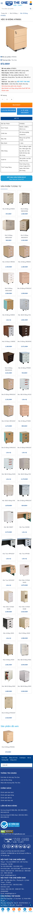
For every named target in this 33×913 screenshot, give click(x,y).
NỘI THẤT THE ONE (23, 81)
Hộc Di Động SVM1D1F (24, 447)
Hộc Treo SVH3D (24, 527)
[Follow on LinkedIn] (20, 846)
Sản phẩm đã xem (10, 726)
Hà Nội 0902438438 (9, 110)
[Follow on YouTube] (24, 846)
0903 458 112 (19, 871)
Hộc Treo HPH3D (24, 553)
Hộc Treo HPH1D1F (8, 553)
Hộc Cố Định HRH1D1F (9, 421)
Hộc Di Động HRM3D (24, 262)
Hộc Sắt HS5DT (8, 527)
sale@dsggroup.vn (10, 875)
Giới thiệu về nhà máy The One (10, 777)
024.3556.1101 (17, 866)
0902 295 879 (10, 889)
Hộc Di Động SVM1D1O (9, 447)
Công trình (13, 760)
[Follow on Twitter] (12, 846)
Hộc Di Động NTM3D (24, 421)
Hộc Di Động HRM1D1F (9, 394)
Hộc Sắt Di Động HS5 (8, 500)
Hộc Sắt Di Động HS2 (24, 474)
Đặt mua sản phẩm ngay (16, 178)
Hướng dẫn (5, 760)
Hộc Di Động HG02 (24, 633)
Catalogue (22, 757)
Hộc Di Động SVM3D (8, 315)
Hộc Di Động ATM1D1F (8, 713)
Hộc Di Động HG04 (8, 659)
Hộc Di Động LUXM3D (8, 341)
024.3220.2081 (15, 868)
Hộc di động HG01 (8, 633)
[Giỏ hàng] (31, 4)
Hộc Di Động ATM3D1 (8, 747)
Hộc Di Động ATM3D (8, 209)
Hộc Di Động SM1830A (24, 341)
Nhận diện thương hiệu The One (10, 782)
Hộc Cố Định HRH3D (8, 262)
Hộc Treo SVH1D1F (8, 580)
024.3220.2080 (25, 868)
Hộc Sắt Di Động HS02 (8, 686)
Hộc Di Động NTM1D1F (24, 288)
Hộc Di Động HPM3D (24, 368)
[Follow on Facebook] (4, 846)
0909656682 (4, 891)
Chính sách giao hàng (7, 795)
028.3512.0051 (17, 884)
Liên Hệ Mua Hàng (6, 780)
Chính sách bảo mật (7, 800)
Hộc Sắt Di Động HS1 (24, 315)
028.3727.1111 (7, 884)
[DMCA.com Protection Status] (7, 831)
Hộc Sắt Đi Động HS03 (24, 686)
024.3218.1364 (5, 868)
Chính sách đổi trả (6, 797)
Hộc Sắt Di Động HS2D (8, 474)
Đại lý (29, 757)
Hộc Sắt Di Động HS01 (24, 659)
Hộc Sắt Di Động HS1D (24, 394)
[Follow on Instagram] (8, 846)
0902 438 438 (8, 873)
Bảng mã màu (13, 757)
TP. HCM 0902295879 (25, 112)
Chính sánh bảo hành (7, 792)
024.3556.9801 (7, 866)
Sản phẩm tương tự (11, 186)
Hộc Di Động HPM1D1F (24, 500)
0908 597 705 (19, 889)
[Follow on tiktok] (29, 846)
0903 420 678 (10, 871)
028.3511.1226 (5, 887)
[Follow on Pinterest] (16, 846)
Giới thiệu (4, 757)
